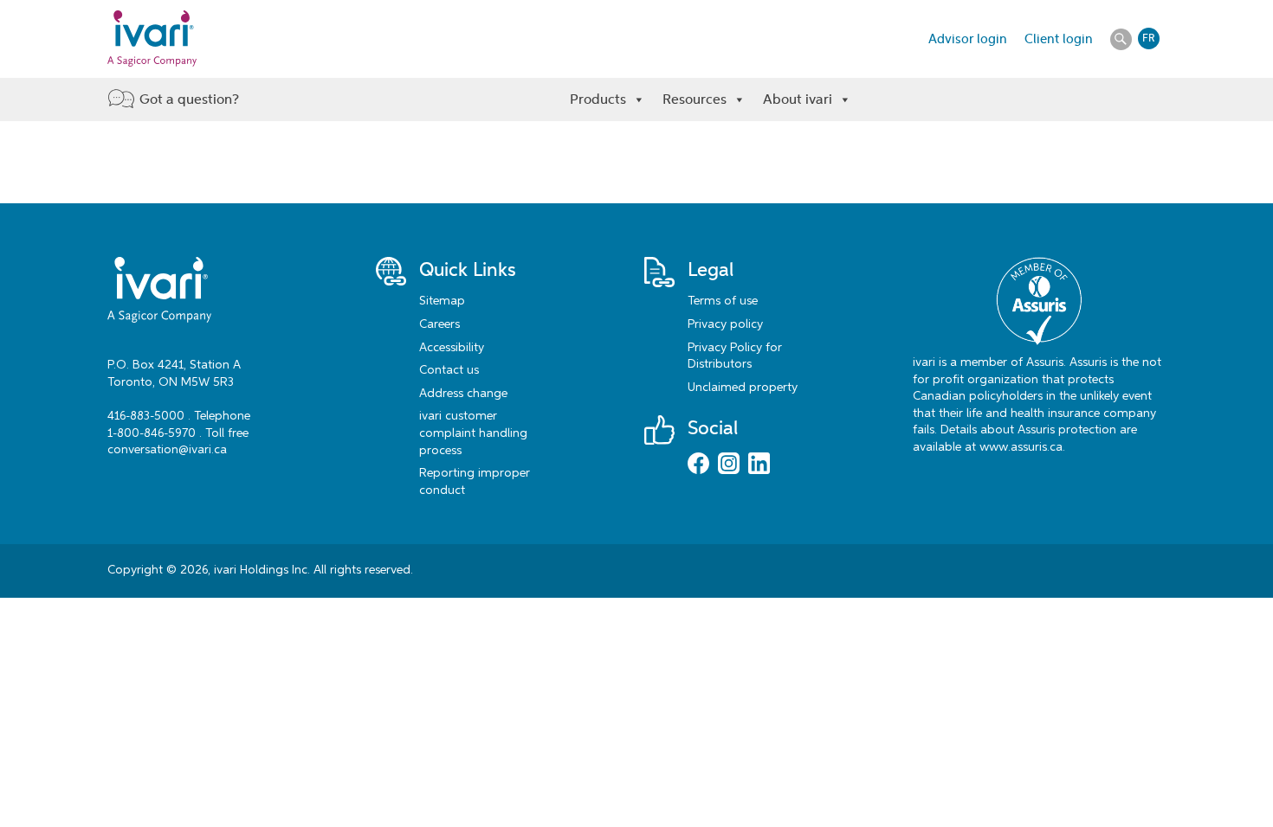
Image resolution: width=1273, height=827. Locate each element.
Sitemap (442, 301)
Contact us (449, 370)
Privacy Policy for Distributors (735, 356)
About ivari (797, 99)
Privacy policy (725, 324)
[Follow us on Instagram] (729, 465)
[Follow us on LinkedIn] (759, 465)
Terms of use (723, 301)
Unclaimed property (743, 387)
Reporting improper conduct (474, 482)
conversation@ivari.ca (167, 450)
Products (598, 99)
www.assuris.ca (1021, 447)
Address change (463, 394)
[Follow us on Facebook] (698, 465)
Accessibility (451, 348)
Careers (439, 324)
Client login (1058, 39)
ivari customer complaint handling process (473, 433)
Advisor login (967, 39)
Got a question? (189, 99)
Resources (694, 99)
